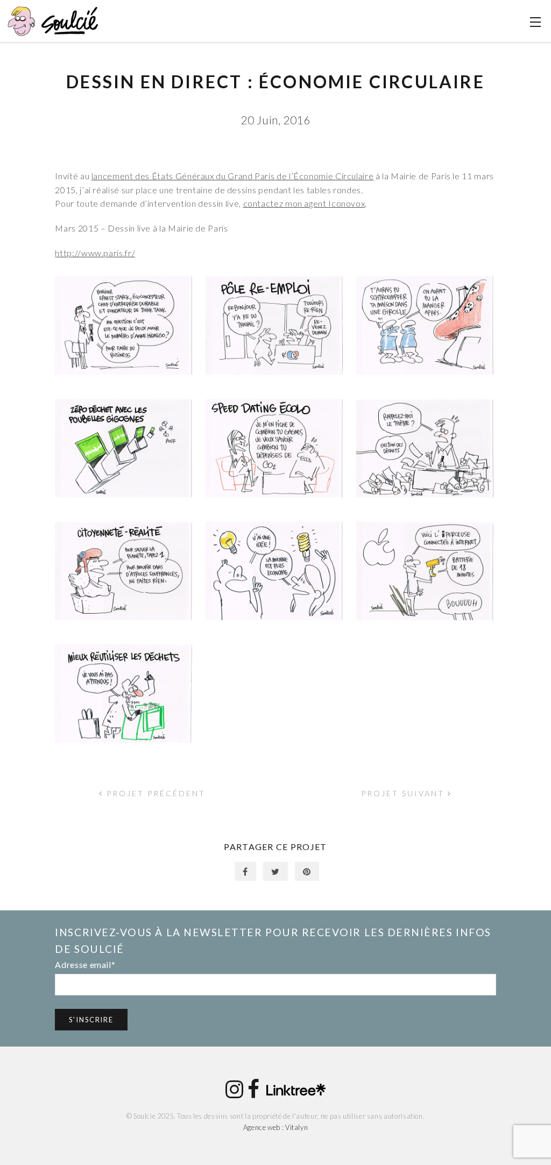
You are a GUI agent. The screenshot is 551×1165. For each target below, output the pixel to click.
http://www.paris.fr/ (95, 253)
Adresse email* (85, 964)
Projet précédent (154, 793)
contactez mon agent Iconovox (304, 203)
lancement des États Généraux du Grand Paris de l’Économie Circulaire (232, 176)
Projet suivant (404, 793)
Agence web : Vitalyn (275, 1127)
